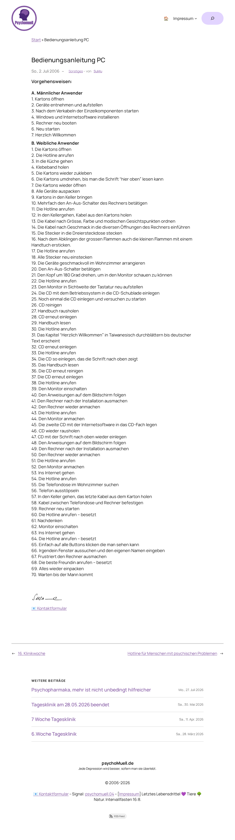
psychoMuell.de (117, 763)
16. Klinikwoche (31, 653)
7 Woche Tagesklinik (53, 719)
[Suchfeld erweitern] (212, 18)
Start (36, 39)
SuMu (98, 71)
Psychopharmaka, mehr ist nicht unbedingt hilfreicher (91, 689)
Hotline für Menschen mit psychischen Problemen (172, 653)
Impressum (129, 794)
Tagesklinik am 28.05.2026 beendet (70, 704)
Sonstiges (76, 71)
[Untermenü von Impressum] (196, 18)
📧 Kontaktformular (49, 608)
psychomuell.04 (99, 794)
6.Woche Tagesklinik (54, 734)
